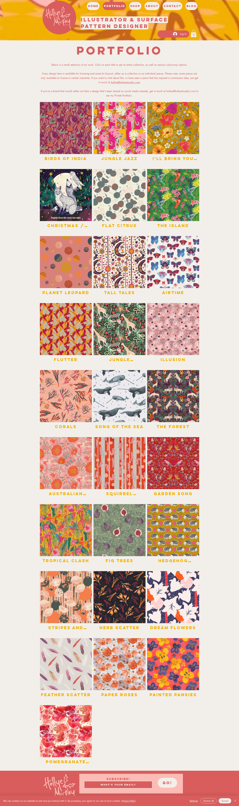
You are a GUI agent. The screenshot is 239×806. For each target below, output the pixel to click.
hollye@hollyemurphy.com (125, 82)
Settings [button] (194, 800)
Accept (224, 800)
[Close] (235, 800)
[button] (194, 33)
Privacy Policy (128, 800)
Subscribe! (118, 779)
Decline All (208, 800)
